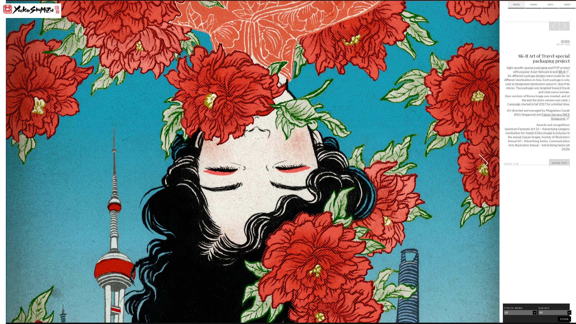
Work (516, 4)
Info (550, 4)
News (533, 4)
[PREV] (564, 26)
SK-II (561, 72)
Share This (559, 163)
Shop (567, 4)
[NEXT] (554, 26)
